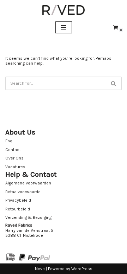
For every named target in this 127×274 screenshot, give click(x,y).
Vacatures (15, 166)
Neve (40, 268)
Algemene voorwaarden (28, 183)
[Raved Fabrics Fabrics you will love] (63, 10)
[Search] (114, 83)
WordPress (81, 268)
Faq (8, 140)
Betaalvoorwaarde (23, 191)
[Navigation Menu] (63, 27)
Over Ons (14, 158)
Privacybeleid (18, 200)
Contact (13, 149)
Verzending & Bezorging (28, 217)
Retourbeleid (17, 209)
